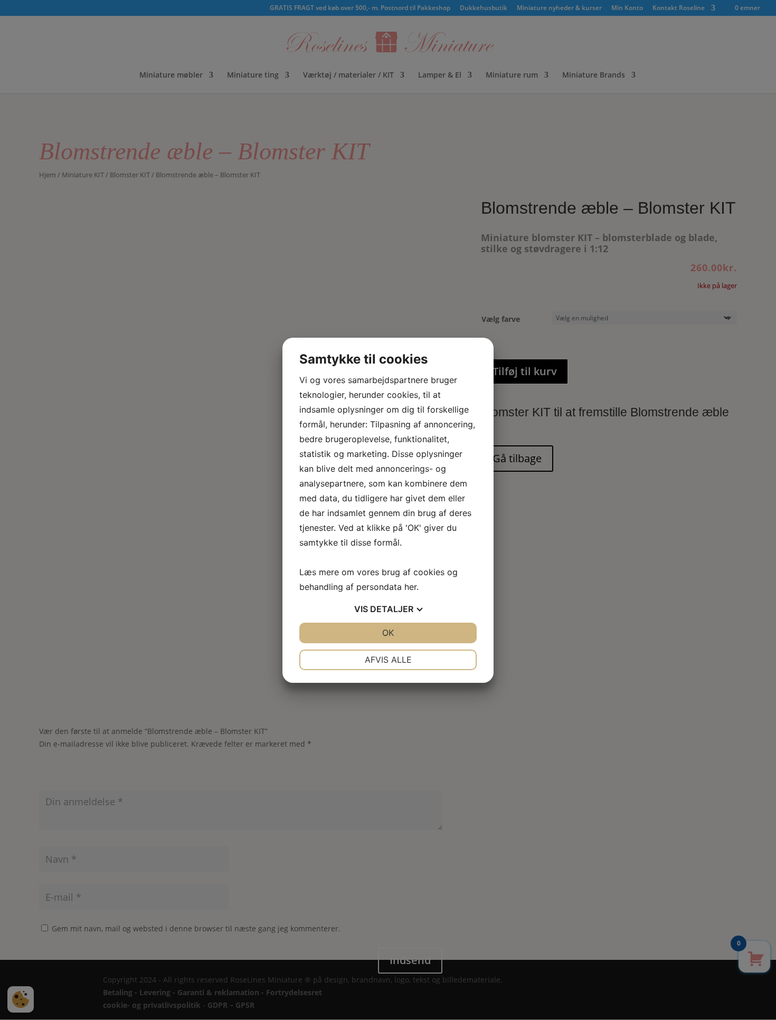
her (410, 587)
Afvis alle (388, 659)
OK (388, 632)
